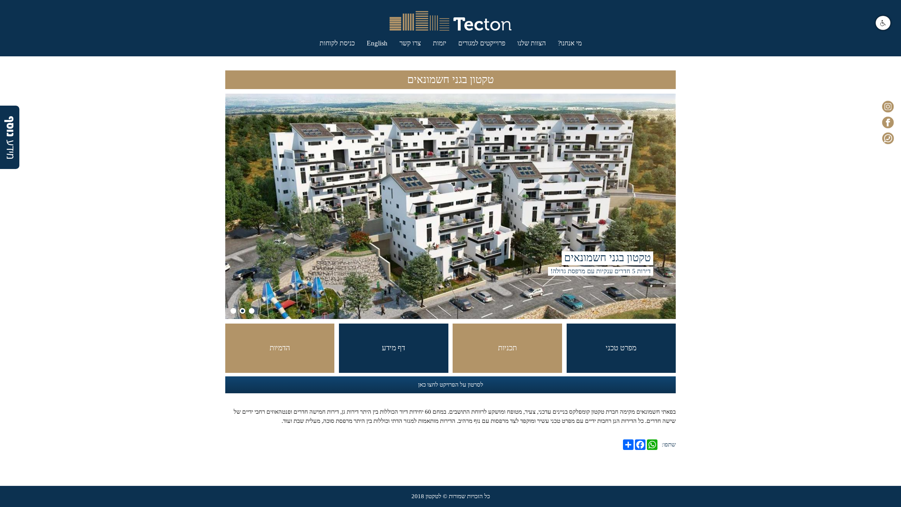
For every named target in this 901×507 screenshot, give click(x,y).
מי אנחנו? (570, 43)
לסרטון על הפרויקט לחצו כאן (450, 384)
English (377, 43)
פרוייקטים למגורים (481, 43)
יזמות (439, 43)
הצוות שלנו (531, 43)
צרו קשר (410, 43)
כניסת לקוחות (337, 43)
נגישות (883, 23)
